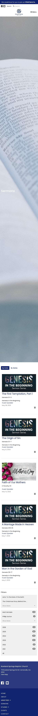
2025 (19, 631)
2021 (19, 649)
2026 (19, 627)
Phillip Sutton (19, 616)
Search (9, 6)
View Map (4, 674)
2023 (19, 640)
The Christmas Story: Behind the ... (15, 601)
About (3, 697)
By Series (14, 368)
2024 (19, 636)
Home (3, 693)
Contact (5, 714)
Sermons (4, 704)
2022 (19, 645)
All (3, 653)
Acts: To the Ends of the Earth (13, 597)
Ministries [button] (5, 700)
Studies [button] (4, 707)
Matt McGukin (19, 612)
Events (4, 710)
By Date (5, 368)
